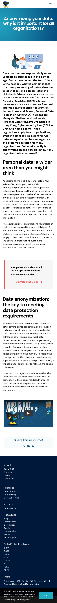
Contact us (9, 478)
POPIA (6, 570)
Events (7, 528)
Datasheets (9, 525)
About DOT (9, 469)
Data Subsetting (11, 498)
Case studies (10, 531)
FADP (6, 557)
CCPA (6, 548)
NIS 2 (6, 563)
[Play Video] (28, 413)
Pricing (7, 577)
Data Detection (11, 491)
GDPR (6, 554)
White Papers (10, 537)
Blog (6, 518)
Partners (8, 472)
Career (7, 475)
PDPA (6, 567)
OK (46, 595)
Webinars (8, 534)
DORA (6, 551)
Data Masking (10, 494)
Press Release (10, 521)
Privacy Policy (32, 584)
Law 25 (7, 560)
